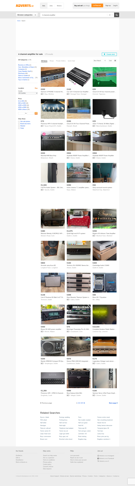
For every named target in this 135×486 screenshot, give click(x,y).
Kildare (73, 190)
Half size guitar (82, 423)
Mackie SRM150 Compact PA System (53, 361)
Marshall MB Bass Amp (48, 155)
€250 (95, 231)
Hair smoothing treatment (105, 420)
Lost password (74, 455)
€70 (42, 121)
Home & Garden (23, 75)
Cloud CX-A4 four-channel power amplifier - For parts (110, 92)
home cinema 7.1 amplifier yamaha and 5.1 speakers (84, 187)
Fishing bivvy (63, 420)
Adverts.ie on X (104, 461)
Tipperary (102, 94)
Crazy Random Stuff (24, 71)
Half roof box (63, 423)
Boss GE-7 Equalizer (99, 297)
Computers (21, 69)
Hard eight (62, 425)
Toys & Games (22, 80)
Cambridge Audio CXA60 (101, 265)
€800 (43, 263)
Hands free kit (101, 423)
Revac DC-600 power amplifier (51, 329)
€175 (95, 359)
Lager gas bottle (64, 433)
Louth (50, 395)
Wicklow (51, 94)
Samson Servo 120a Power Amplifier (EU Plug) (108, 393)
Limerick (105, 331)
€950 (69, 153)
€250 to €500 (22, 107)
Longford (55, 268)
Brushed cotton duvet (65, 439)
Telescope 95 (82, 428)
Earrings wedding (64, 417)
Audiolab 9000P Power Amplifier (103, 155)
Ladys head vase (45, 433)
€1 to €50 (21, 101)
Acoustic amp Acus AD (48, 265)
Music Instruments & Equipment (26, 77)
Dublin (59, 126)
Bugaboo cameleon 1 (103, 439)
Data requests (47, 469)
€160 (69, 263)
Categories (102, 476)
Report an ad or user (76, 457)
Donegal (83, 94)
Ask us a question (48, 457)
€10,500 (96, 327)
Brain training (82, 436)
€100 (69, 89)
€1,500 (44, 185)
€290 (69, 185)
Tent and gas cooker (84, 431)
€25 (94, 89)
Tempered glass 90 (103, 428)
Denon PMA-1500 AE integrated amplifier (80, 361)
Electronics (21, 73)
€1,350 (44, 391)
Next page (112, 403)
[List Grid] (111, 60)
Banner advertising (75, 476)
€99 (94, 295)
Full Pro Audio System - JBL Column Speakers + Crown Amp (61, 187)
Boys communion (45, 436)
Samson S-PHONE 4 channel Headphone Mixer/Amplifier (60, 92)
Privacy (84, 476)
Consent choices (48, 466)
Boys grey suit (63, 436)
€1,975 (70, 231)
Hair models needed (84, 420)
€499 (69, 295)
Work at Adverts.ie (21, 462)
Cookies (90, 476)
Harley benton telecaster (104, 425)
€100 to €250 (22, 105)
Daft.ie (18, 457)
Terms (96, 476)
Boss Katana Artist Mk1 (74, 393)
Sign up (108, 5)
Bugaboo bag (82, 439)
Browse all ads (64, 476)
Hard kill (80, 425)
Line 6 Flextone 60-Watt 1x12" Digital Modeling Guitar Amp (60, 297)
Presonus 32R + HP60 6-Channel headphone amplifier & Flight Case (64, 393)
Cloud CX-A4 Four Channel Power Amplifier (81, 123)
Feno (79, 417)
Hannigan (43, 425)
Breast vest (43, 439)
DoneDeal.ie (19, 460)
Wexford (109, 236)
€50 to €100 (21, 103)
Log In (115, 5)
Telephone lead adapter (66, 428)
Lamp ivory (100, 433)
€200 (43, 89)
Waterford (106, 190)
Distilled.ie (19, 455)
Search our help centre (50, 455)
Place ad (98, 5)
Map (36, 88)
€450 (43, 327)
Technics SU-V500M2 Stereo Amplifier (79, 265)
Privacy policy (47, 462)
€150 (69, 121)
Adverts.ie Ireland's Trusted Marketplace (27, 5)
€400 (95, 263)
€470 (69, 359)
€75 (68, 327)
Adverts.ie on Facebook (106, 458)
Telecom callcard (45, 428)
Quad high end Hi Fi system (76, 233)
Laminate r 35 (82, 433)
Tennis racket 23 (45, 431)
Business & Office (23, 65)
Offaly (98, 299)
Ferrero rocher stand (103, 417)
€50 (94, 185)
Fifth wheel (43, 420)
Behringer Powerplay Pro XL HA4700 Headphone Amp (85, 329)
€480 (43, 231)
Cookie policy (47, 464)
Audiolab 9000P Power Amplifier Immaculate (81, 155)
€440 (69, 391)
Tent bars (100, 431)
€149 (43, 295)
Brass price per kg (103, 436)
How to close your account (78, 460)
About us (109, 476)
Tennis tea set (63, 431)
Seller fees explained (76, 462)
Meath (75, 126)
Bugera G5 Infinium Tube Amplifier (104, 233)
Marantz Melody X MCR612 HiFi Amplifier (54, 233)
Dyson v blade (44, 417)
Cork (52, 236)
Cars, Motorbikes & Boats (26, 67)
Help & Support (54, 476)
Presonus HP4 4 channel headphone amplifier (56, 123)
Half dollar (43, 423)
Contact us (116, 476)
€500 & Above (22, 109)
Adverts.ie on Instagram (106, 455)
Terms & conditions (49, 460)
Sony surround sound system (102, 187)
